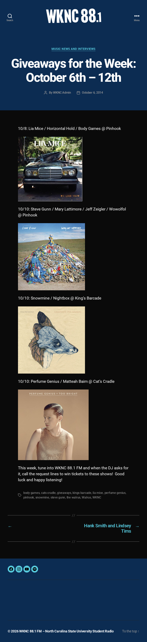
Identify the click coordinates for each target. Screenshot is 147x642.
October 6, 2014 (92, 92)
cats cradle (48, 493)
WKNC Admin (62, 92)
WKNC (96, 497)
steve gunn (58, 497)
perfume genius (115, 493)
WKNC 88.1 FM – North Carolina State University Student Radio (66, 631)
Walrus (86, 497)
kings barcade (82, 493)
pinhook (28, 497)
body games (31, 493)
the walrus (73, 497)
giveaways (64, 493)
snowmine (42, 497)
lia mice (98, 493)
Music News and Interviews (73, 49)
